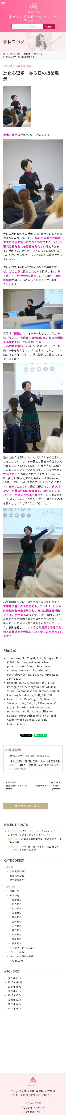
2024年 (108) (15, 986)
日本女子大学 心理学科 (33, 18)
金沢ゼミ (16, 921)
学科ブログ (14, 41)
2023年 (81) (14, 991)
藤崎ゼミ (16, 899)
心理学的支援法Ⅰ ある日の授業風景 (47, 785)
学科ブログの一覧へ (27, 806)
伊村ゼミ (16, 908)
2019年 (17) (14, 1008)
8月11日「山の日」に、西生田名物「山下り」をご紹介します (33, 848)
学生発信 (17, 880)
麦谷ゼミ (16, 917)
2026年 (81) (14, 978)
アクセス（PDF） (34, 1111)
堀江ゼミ (16, 930)
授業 (29, 66)
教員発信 (38, 53)
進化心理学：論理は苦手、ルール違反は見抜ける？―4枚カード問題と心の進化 (35, 764)
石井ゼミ (16, 925)
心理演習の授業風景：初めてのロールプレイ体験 (35, 840)
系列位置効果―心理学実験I (36, 465)
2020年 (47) (14, 1004)
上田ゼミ (16, 912)
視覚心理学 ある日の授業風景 (16, 785)
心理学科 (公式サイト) (34, 1107)
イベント (17, 952)
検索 (50, 26)
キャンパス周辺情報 (23, 956)
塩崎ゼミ (16, 938)
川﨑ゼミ (16, 934)
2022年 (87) (14, 995)
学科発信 (17, 871)
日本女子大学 (34, 1103)
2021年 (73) (14, 999)
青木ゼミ (16, 943)
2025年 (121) (15, 982)
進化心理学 (30, 755)
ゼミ (14, 895)
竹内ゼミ (16, 904)
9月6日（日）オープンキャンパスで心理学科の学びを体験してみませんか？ (33, 833)
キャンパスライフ (22, 947)
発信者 (27, 53)
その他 (16, 960)
